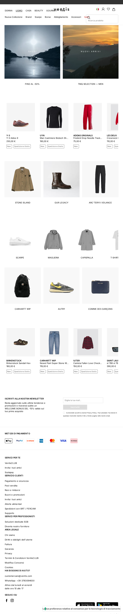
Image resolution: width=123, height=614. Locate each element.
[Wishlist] (108, 9)
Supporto (9, 513)
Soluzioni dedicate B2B (16, 521)
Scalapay (9, 472)
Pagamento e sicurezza (17, 481)
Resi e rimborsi (12, 490)
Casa (28, 10)
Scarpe (38, 17)
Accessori (76, 17)
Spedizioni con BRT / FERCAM (20, 508)
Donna (8, 10)
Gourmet (51, 10)
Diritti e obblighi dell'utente (18, 539)
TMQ (62, 10)
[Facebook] (6, 600)
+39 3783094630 (25, 580)
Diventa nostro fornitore (17, 526)
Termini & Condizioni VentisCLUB (22, 558)
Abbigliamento (61, 17)
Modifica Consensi (14, 562)
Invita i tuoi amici (13, 467)
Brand (29, 17)
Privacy (8, 553)
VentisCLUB (11, 463)
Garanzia (9, 549)
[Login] (103, 9)
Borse (48, 17)
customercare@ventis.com (18, 576)
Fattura (8, 544)
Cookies (9, 567)
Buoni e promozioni (15, 494)
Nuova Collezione (13, 17)
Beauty (39, 10)
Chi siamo (10, 535)
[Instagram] (12, 600)
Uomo (19, 10)
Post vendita (11, 485)
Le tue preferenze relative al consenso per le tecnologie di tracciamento (81, 608)
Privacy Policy (92, 413)
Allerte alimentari (13, 504)
